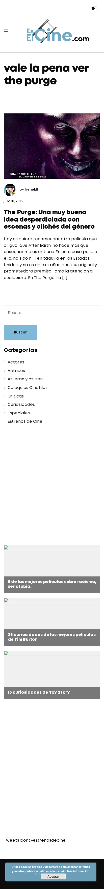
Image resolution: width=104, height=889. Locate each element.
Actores (16, 362)
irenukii (31, 189)
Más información (78, 871)
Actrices (16, 371)
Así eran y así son (25, 379)
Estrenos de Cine (25, 421)
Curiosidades (21, 405)
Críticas (16, 396)
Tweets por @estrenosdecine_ (36, 840)
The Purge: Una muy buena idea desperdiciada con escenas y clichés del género (49, 220)
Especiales (19, 413)
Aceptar (53, 876)
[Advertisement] (52, 485)
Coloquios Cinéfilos (27, 388)
